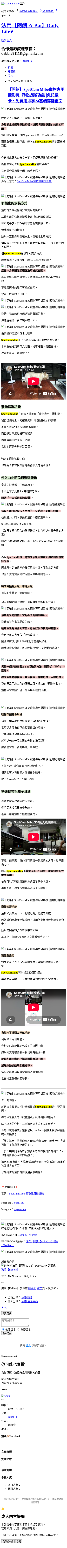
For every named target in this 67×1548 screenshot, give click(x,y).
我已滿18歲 (8, 1541)
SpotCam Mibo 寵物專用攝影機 (34, 181)
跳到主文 (6, 40)
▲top (4, 1307)
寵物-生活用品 (29, 1301)
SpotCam (19, 1202)
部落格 (12, 71)
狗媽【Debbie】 (10, 1269)
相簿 (10, 67)
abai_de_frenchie (28, 1234)
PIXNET (15, 1499)
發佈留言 (7, 1333)
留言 (39, 1288)
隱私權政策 (57, 1499)
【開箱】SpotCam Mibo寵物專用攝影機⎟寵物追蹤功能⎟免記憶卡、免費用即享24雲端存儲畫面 (36, 95)
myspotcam (20, 1209)
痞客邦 (32, 1288)
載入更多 (7, 1313)
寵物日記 (28, 61)
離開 (19, 1541)
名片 (10, 75)
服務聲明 (35, 1502)
